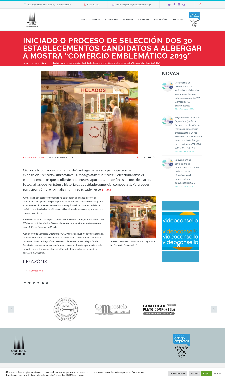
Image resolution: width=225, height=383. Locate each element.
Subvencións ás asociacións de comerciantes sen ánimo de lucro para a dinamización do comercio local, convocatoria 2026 (187, 171)
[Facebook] (174, 4)
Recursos (128, 19)
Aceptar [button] (206, 373)
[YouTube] (183, 4)
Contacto (177, 19)
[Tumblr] (38, 283)
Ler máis (217, 373)
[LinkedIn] (42, 283)
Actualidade (111, 19)
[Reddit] (47, 283)
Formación (143, 19)
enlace (106, 189)
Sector (42, 157)
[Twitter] (169, 4)
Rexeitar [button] (195, 373)
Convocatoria (36, 270)
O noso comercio (90, 19)
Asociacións (160, 19)
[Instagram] (179, 4)
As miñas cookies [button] (177, 373)
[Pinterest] (34, 283)
